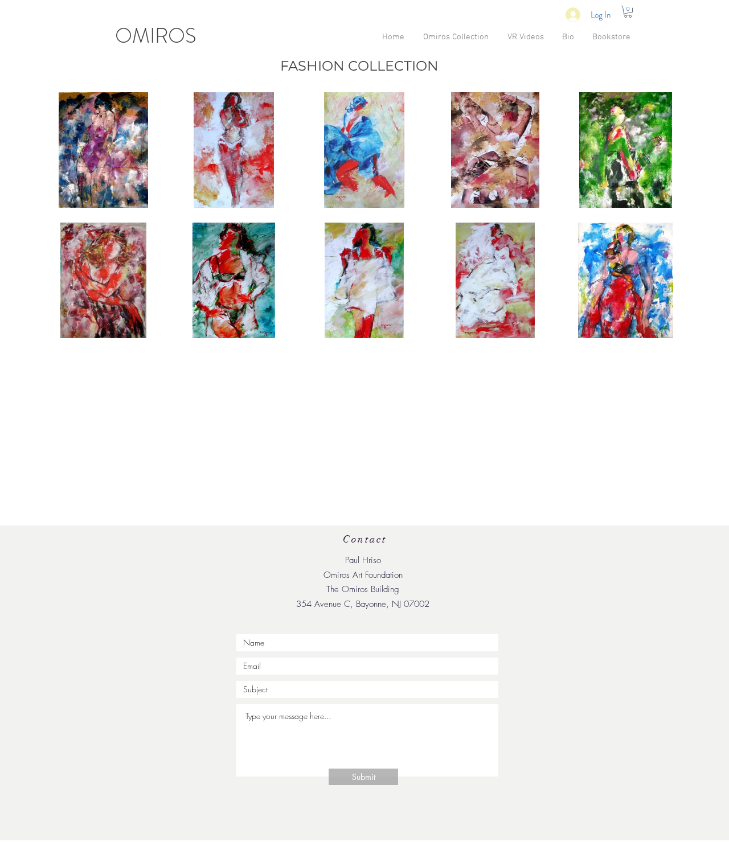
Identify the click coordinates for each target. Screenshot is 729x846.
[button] (628, 12)
